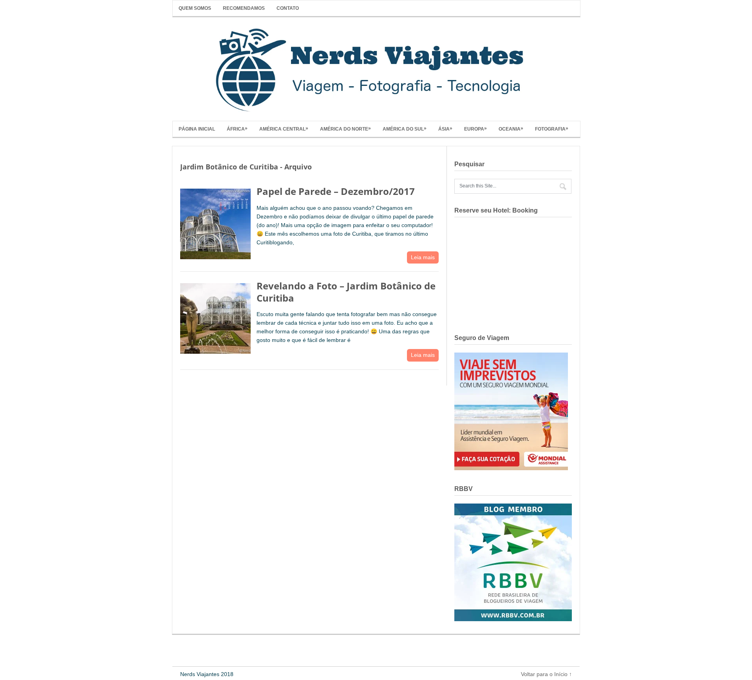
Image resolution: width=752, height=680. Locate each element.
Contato (288, 8)
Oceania (511, 128)
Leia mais (423, 257)
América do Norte (345, 128)
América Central (283, 128)
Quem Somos (195, 8)
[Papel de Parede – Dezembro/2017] (215, 222)
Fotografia (551, 128)
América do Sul (405, 128)
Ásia (445, 128)
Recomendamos (244, 8)
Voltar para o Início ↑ (546, 674)
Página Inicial (197, 129)
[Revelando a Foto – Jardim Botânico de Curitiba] (215, 317)
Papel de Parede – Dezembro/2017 (336, 191)
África (237, 128)
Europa (475, 128)
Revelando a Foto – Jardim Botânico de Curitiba (346, 291)
